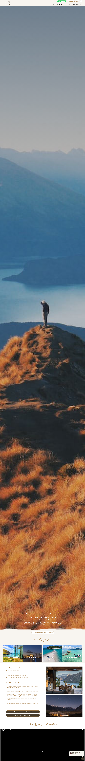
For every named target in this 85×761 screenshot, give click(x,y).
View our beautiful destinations (22, 715)
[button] (81, 1)
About (69, 4)
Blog (74, 4)
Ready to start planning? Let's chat (43, 632)
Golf (65, 4)
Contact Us (78, 4)
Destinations (59, 4)
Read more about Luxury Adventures (23, 711)
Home (54, 4)
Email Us (77, 1)
